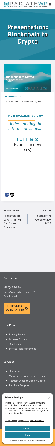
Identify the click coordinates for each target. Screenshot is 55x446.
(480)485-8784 (13, 287)
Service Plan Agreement (22, 348)
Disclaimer (15, 343)
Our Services (16, 371)
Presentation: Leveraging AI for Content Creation (12, 219)
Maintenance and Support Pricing (28, 375)
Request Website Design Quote (27, 380)
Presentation (13, 96)
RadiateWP (13, 101)
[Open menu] (50, 4)
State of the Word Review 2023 (42, 217)
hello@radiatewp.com (17, 291)
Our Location (12, 296)
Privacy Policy (17, 334)
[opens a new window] (7, 195)
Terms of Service (18, 339)
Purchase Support (19, 385)
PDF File (25, 139)
